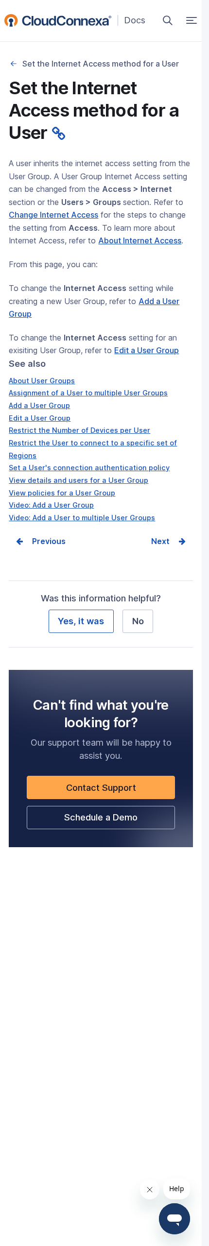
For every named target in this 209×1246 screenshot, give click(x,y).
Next (160, 541)
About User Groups (42, 380)
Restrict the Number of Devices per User (79, 430)
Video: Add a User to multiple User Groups (82, 517)
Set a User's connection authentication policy (89, 467)
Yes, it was (81, 620)
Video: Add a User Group (51, 505)
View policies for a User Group (62, 493)
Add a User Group (39, 405)
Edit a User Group (39, 418)
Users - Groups (13, 63)
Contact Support (118, 790)
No (138, 620)
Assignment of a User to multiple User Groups (88, 393)
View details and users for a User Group (78, 480)
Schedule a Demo (118, 820)
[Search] (167, 20)
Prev (41, 541)
